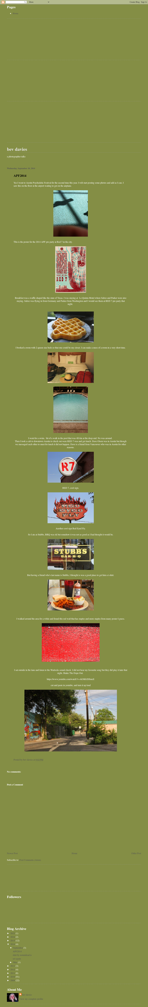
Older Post (136, 853)
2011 (13, 973)
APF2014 (17, 951)
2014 (13, 944)
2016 (13, 936)
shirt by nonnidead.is (22, 954)
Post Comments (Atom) (30, 859)
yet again (17, 958)
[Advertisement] (28, 40)
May (15, 962)
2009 (13, 980)
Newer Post (12, 853)
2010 (13, 976)
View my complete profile (31, 998)
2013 (13, 965)
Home (15, 13)
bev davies (17, 149)
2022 (13, 933)
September (18, 947)
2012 (13, 969)
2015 (13, 940)
